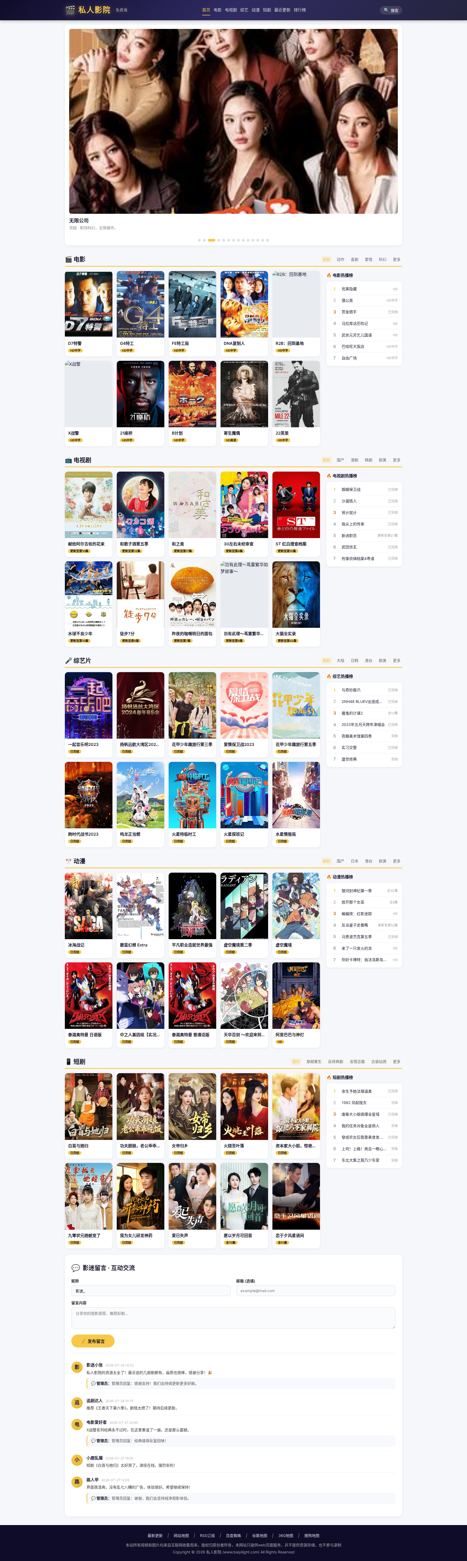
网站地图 (181, 1535)
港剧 (354, 460)
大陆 (340, 660)
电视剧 (231, 9)
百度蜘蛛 (233, 1535)
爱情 (368, 259)
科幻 (382, 259)
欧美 (382, 460)
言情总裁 (357, 1061)
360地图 (285, 1535)
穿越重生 (314, 1061)
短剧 (267, 9)
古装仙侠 (378, 1061)
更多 (397, 259)
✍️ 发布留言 (93, 1341)
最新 (326, 259)
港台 (368, 660)
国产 (340, 460)
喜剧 (354, 259)
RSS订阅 (207, 1535)
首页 (206, 9)
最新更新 (155, 1535)
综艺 (244, 9)
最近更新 (282, 9)
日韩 (354, 660)
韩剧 (368, 460)
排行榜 (300, 9)
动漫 (256, 9)
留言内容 (78, 1302)
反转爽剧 (335, 1061)
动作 (340, 259)
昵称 (75, 1281)
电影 (218, 9)
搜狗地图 (311, 1535)
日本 (354, 861)
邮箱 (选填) (245, 1281)
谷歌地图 (259, 1535)
